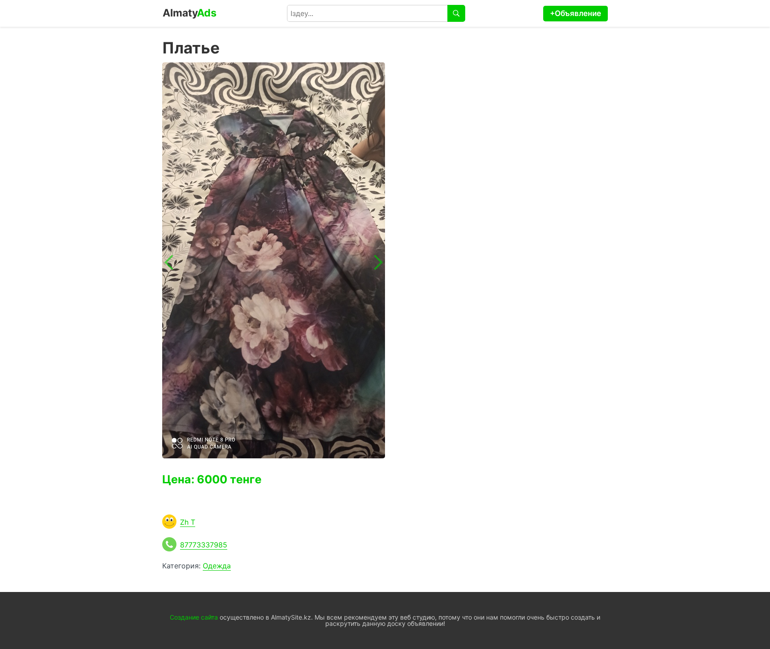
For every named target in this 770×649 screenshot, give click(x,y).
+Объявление (575, 13)
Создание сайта (194, 617)
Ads (190, 13)
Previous (172, 262)
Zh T (187, 522)
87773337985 (203, 544)
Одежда (217, 565)
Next (375, 262)
